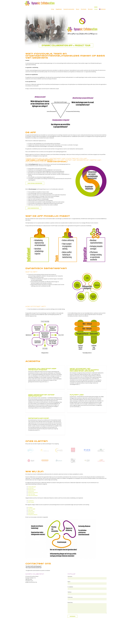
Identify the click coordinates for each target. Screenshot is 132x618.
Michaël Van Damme (32, 514)
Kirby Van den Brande (33, 495)
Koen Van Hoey (31, 494)
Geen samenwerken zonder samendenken (41, 395)
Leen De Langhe (31, 509)
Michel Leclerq (31, 512)
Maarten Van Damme (33, 492)
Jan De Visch (31, 488)
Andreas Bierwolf (32, 487)
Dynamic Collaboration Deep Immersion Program (42, 369)
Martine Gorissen (32, 489)
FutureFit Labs (77, 394)
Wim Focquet (31, 502)
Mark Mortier (31, 513)
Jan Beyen (30, 507)
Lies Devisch (31, 500)
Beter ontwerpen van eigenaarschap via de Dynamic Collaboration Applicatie (84, 370)
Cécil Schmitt (31, 491)
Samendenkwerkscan (38, 418)
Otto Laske (30, 510)
